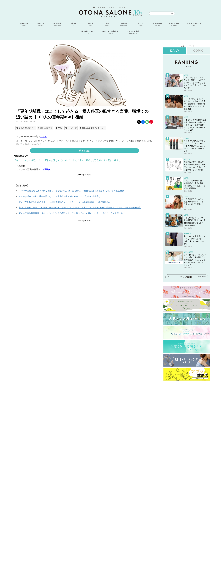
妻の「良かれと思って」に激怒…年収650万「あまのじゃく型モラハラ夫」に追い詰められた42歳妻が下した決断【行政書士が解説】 (80, 207)
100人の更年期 (46, 128)
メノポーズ (72, 128)
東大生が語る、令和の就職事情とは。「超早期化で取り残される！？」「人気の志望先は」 (61, 196)
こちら (43, 136)
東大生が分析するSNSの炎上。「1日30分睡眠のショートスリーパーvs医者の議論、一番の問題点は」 (65, 202)
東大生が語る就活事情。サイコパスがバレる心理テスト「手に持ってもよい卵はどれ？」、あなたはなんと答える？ (72, 213)
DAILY (174, 50)
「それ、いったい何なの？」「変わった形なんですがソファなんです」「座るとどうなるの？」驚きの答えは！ (68, 160)
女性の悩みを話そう (27, 128)
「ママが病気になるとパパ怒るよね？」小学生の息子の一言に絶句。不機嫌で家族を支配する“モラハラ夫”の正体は (71, 191)
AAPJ (60, 128)
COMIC (198, 50)
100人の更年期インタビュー (93, 128)
